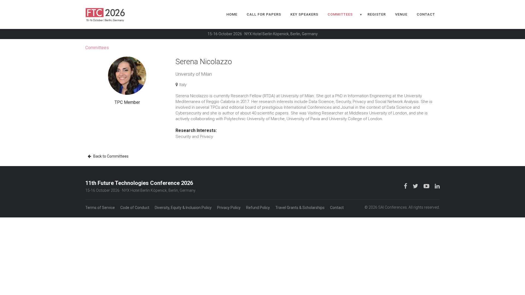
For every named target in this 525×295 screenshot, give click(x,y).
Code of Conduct (134, 207)
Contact (426, 14)
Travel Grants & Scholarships (300, 207)
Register (377, 14)
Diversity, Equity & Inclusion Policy (183, 207)
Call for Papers (264, 14)
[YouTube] (427, 185)
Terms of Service (100, 207)
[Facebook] (406, 185)
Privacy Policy (229, 207)
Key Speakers (304, 14)
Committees (340, 14)
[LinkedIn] (437, 185)
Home (231, 14)
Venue (401, 14)
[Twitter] (416, 185)
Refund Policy (258, 207)
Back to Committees (110, 156)
